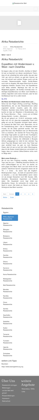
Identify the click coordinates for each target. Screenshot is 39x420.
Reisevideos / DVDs (28, 389)
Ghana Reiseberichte (7, 263)
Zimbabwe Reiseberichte (7, 354)
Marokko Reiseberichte (7, 290)
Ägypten (6, 212)
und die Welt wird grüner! (7, 391)
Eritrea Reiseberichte (7, 250)
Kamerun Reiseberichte (7, 269)
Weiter (5, 197)
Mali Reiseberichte (9, 285)
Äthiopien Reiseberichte (7, 230)
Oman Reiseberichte (7, 303)
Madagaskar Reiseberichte (7, 280)
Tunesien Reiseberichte (7, 342)
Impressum (5, 398)
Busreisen (5, 364)
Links (23, 391)
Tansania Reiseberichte (7, 335)
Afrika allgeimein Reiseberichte (8, 218)
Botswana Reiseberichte (7, 237)
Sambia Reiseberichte (7, 310)
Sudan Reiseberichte (7, 329)
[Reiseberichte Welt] (19, 3)
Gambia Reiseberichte (7, 256)
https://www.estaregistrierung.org (12, 367)
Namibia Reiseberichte (7, 297)
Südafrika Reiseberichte (7, 322)
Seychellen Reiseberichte (7, 316)
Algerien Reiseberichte (7, 224)
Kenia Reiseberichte (9, 274)
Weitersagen (6, 388)
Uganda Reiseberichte (7, 348)
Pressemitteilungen (8, 396)
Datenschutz (6, 401)
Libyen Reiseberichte (7, 243)
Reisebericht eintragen (9, 385)
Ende (12, 197)
